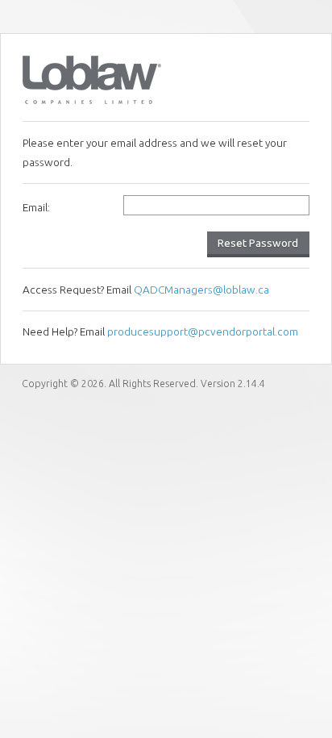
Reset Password (258, 242)
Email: (36, 207)
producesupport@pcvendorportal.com (202, 331)
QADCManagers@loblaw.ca (201, 289)
